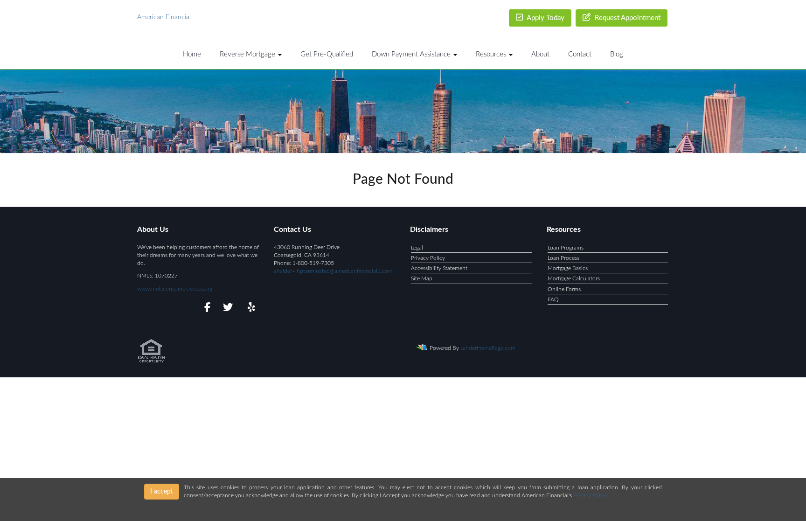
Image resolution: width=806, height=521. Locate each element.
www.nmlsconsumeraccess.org (174, 289)
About (540, 54)
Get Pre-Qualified (326, 54)
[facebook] (204, 309)
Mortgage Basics (568, 268)
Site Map (421, 278)
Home (192, 54)
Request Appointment (626, 17)
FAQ (553, 299)
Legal (417, 247)
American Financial (164, 17)
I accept (161, 491)
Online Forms (564, 289)
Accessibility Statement (439, 268)
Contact (579, 54)
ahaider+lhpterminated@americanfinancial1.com (333, 271)
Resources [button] (492, 54)
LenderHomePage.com (487, 348)
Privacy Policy (428, 258)
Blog (616, 54)
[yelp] (249, 309)
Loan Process (563, 258)
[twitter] (226, 309)
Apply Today (544, 17)
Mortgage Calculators (574, 278)
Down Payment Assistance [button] (412, 54)
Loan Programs (566, 247)
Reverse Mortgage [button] (248, 54)
